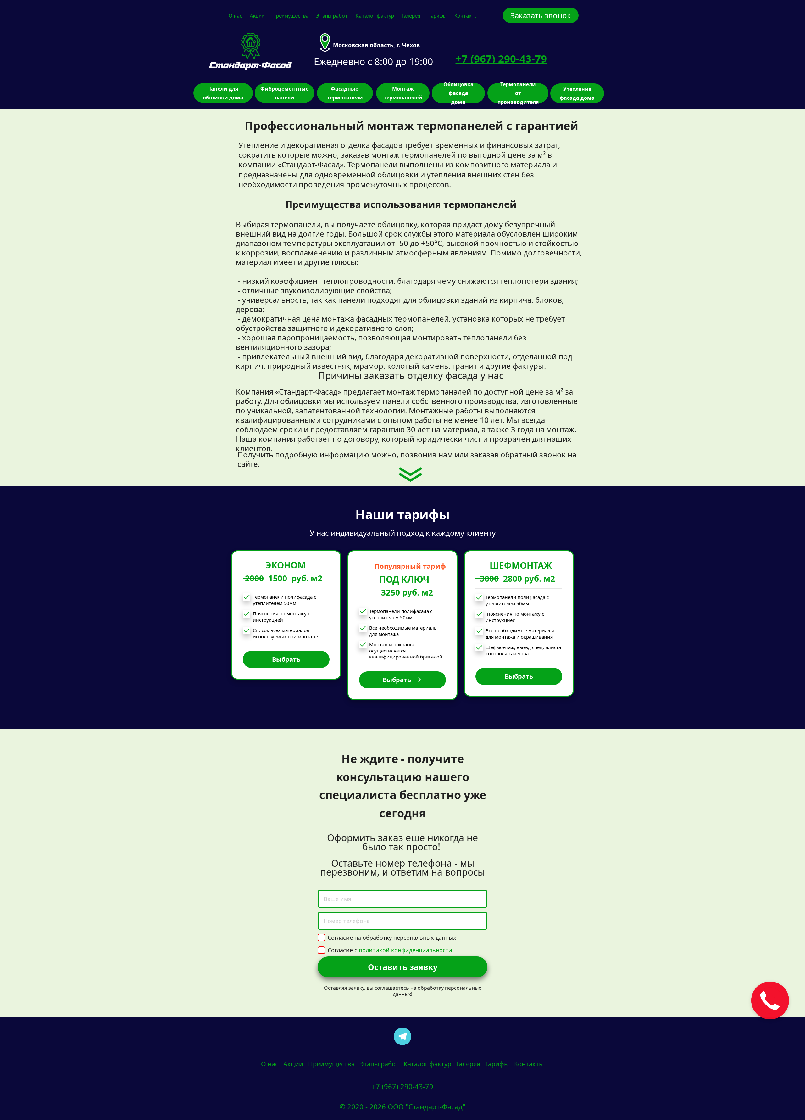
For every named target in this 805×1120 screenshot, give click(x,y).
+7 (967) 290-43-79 (402, 1086)
